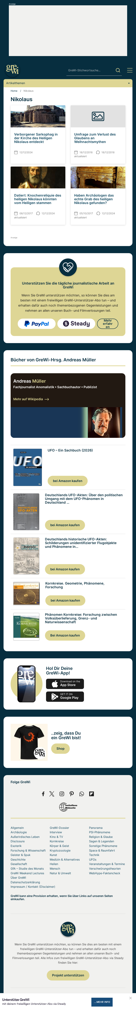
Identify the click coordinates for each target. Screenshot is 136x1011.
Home (14, 90)
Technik (94, 855)
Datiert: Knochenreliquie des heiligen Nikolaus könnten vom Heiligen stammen (37, 199)
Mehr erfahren (107, 324)
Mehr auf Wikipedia (28, 399)
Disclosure (18, 841)
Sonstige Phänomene (103, 846)
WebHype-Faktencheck (104, 873)
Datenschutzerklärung (25, 882)
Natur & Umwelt (60, 873)
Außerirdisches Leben (25, 837)
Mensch (55, 868)
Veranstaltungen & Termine (107, 864)
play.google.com (65, 697)
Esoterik (16, 846)
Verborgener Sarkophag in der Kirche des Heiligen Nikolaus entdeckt (36, 138)
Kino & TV (56, 837)
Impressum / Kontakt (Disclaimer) (33, 886)
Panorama (96, 828)
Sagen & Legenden (101, 841)
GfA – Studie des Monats (27, 868)
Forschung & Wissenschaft (28, 850)
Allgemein (17, 828)
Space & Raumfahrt (102, 850)
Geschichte (18, 859)
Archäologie (19, 832)
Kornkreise (57, 841)
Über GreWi (18, 877)
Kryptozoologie (60, 850)
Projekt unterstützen (68, 975)
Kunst (53, 855)
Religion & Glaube (101, 837)
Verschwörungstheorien (105, 868)
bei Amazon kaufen (67, 481)
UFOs (92, 859)
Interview (56, 832)
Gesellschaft (19, 864)
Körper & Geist (59, 846)
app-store (65, 684)
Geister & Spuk (20, 855)
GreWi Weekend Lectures (27, 873)
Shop (60, 748)
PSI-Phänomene (99, 832)
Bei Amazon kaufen (65, 635)
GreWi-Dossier (59, 828)
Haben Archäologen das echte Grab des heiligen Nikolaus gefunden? (94, 199)
